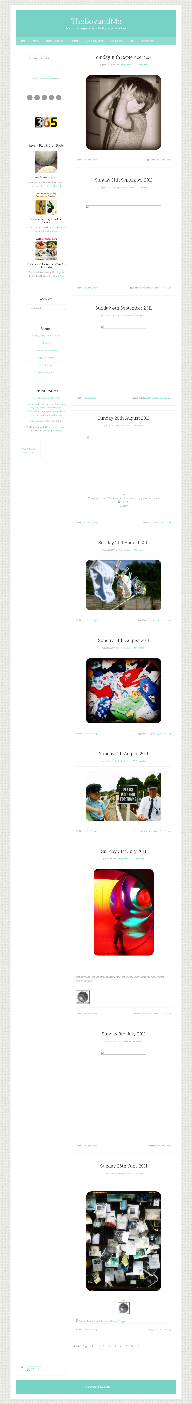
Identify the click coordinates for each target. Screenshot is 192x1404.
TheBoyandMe (96, 21)
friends (156, 522)
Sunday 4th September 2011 (123, 308)
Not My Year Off (46, 357)
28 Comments (140, 315)
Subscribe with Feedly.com (46, 78)
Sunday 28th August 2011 (124, 418)
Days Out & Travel (94, 41)
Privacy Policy (147, 41)
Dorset (148, 831)
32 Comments (141, 187)
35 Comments (139, 761)
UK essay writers (38, 421)
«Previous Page (80, 1346)
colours (148, 1014)
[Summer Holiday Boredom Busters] (46, 216)
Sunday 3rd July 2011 (124, 1034)
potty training (153, 620)
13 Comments (141, 65)
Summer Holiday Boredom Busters (46, 221)
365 (131, 41)
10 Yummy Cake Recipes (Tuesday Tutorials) (46, 266)
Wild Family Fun (46, 372)
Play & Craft (116, 41)
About (35, 41)
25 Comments (138, 1173)
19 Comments (139, 426)
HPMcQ (46, 343)
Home (22, 41)
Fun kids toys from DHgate (46, 398)
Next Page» (131, 1346)
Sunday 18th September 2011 (123, 57)
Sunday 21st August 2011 (123, 542)
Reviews (74, 41)
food (145, 398)
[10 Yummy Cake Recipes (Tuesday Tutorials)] (46, 261)
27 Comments (138, 859)
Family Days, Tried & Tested (46, 335)
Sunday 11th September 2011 (124, 180)
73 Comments (139, 550)
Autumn (142, 288)
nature (149, 288)
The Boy (167, 288)
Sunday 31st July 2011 (123, 851)
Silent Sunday (91, 160)
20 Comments (137, 1041)
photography (153, 398)
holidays (155, 831)
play (157, 160)
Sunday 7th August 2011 (123, 753)
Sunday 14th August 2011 (123, 640)
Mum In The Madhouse (46, 350)
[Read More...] (54, 186)
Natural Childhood (54, 41)
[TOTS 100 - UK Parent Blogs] (33, 1365)
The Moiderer (46, 365)
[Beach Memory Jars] (46, 174)
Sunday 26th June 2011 (123, 1166)
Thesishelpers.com (51, 430)
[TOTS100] (33, 1368)
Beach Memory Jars (46, 177)
